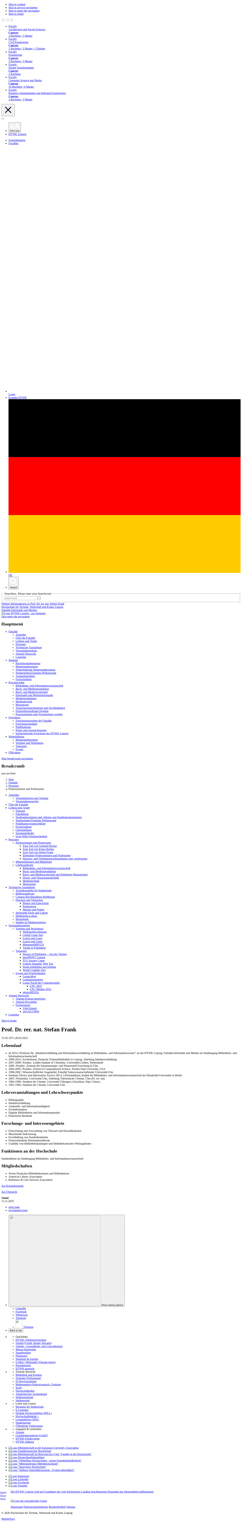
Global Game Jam (33, 935)
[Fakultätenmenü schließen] (8, 110)
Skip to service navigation (23, 7)
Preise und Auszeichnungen (31, 730)
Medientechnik (24, 701)
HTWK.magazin (25, 1368)
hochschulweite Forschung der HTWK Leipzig (42, 733)
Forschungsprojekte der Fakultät (34, 720)
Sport (19, 1387)
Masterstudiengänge (27, 666)
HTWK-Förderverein (28, 1438)
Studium (13, 660)
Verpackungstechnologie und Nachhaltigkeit (40, 707)
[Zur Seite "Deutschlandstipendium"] (26, 1457)
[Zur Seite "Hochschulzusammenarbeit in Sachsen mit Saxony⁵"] (27, 1466)
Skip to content (17, 4)
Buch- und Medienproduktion (32, 688)
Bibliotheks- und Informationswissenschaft (39, 685)
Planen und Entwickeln (36, 903)
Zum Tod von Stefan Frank (38, 852)
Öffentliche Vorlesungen (29, 1425)
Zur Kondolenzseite (12, 1185)
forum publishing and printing (39, 966)
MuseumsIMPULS (33, 944)
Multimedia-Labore (26, 915)
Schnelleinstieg (17, 140)
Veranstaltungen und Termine (32, 798)
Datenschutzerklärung (36, 1506)
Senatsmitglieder (25, 833)
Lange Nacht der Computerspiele (41, 982)
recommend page (18, 1210)
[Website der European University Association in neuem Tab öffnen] (44, 1447)
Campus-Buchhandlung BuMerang (35, 896)
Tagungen (21, 746)
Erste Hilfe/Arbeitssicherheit (31, 836)
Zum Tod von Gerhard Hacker (40, 845)
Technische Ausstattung (29, 647)
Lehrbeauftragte (24, 865)
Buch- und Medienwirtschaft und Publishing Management (55, 874)
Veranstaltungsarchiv (27, 801)
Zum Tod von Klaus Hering (38, 849)
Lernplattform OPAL (27, 1419)
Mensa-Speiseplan (26, 1349)
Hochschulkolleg (25, 1390)
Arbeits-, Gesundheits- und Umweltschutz (39, 1346)
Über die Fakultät (25, 637)
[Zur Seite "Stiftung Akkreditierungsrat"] (42, 1470)
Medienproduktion (26, 698)
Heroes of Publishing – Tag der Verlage (45, 954)
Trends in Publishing (34, 947)
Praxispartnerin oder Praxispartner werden (39, 714)
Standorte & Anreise (27, 1359)
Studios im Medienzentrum (31, 922)
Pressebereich (23, 1365)
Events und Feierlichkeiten (30, 973)
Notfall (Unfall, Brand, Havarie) (34, 1343)
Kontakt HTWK (18, 397)
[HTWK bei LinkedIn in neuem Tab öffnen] (18, 1479)
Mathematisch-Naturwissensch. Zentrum (38, 1384)
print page (14, 1207)
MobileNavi (8, 1518)
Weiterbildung (16, 736)
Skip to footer (16, 13)
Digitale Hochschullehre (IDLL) (34, 1413)
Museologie (22, 704)
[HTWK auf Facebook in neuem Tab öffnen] (19, 1482)
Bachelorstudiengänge (28, 663)
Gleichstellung (24, 829)
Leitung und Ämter (26, 641)
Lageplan (21, 657)
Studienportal (23, 1422)
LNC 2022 (36, 985)
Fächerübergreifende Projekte (32, 711)
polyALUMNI (31, 1011)
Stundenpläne (23, 1352)
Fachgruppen (23, 1005)
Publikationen (23, 727)
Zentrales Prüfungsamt (28, 1378)
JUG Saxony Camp (34, 960)
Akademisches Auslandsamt (31, 1394)
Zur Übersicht (9, 1191)
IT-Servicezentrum (26, 1381)
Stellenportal (23, 1400)
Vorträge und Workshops (29, 742)
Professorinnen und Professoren (33, 842)
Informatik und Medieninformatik (34, 695)
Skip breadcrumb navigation (17, 758)
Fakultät (13, 631)
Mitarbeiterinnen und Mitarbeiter (34, 861)
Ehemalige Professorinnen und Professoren (47, 855)
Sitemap (70, 1506)
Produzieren (29, 906)
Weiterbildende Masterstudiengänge (35, 669)
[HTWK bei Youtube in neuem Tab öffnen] (18, 1485)
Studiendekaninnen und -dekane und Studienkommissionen (49, 817)
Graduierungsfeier (33, 979)
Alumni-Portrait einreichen (30, 998)
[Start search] (39, 598)
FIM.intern (15, 752)
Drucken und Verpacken (29, 900)
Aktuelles (21, 634)
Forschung (14, 717)
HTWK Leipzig (17, 134)
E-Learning (22, 1409)
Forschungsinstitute (26, 723)
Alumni (20, 1432)
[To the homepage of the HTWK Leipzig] (23, 613)
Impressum (17, 1506)
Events (19, 749)
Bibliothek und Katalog (29, 1374)
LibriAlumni (30, 1008)
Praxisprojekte (16, 682)
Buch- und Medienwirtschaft (32, 692)
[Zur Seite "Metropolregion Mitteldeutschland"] (33, 1463)
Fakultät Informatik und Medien (19, 610)
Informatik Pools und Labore (32, 912)
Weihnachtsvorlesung (35, 931)
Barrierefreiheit (57, 1506)
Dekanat (20, 810)
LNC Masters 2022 (40, 989)
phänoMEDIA (31, 992)
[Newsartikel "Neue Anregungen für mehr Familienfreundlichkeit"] (50, 1454)
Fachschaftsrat (24, 679)
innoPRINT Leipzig (34, 957)
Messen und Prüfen (33, 909)
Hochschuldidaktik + (27, 1416)
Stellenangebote (24, 1397)
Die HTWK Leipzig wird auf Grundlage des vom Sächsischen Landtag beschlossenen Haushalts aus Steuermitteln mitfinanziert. (82, 1491)
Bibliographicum (25, 893)
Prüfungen (21, 1355)
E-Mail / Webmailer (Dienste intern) (36, 1362)
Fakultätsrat (22, 814)
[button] (15, 127)
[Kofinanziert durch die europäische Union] (29, 1500)
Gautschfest (29, 976)
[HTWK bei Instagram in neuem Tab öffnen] (19, 1476)
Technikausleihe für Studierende (34, 890)
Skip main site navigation (15, 616)
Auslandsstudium (25, 676)
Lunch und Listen (33, 941)
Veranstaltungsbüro (26, 650)
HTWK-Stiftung (25, 1441)
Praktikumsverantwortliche (31, 823)
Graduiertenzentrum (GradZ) (32, 1435)
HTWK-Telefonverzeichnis (31, 1339)
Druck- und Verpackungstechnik (41, 877)
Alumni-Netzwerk (26, 653)
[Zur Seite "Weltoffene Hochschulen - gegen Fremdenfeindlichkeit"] (45, 1460)
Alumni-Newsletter (26, 1001)
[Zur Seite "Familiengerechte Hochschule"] (30, 1450)
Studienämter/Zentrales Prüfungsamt (36, 672)
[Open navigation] (2, 118)
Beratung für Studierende (30, 1406)
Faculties (13, 143)
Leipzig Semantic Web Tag (38, 963)
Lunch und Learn (32, 938)
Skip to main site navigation (24, 10)
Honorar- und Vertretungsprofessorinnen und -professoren (55, 858)
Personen (21, 644)
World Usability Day (34, 970)
